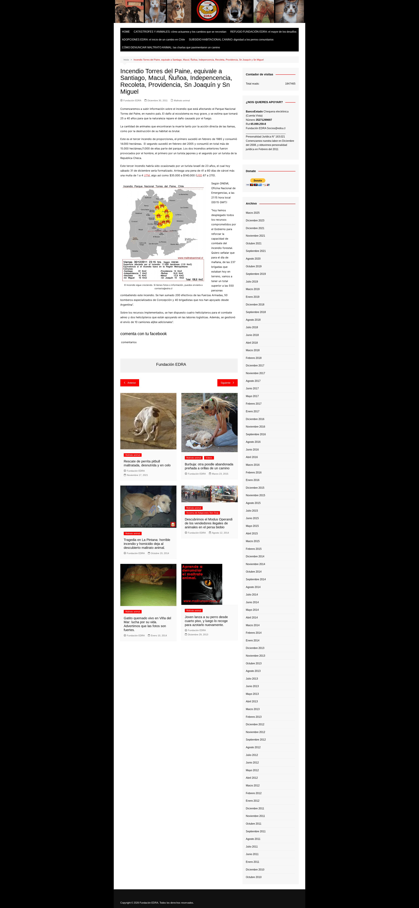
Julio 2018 (252, 327)
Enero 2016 (252, 480)
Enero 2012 (252, 800)
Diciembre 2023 (255, 220)
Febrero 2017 (254, 403)
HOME (126, 31)
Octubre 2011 (253, 823)
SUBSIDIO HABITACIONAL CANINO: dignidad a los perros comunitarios (231, 39)
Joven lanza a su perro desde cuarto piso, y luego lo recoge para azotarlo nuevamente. (206, 621)
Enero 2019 (252, 296)
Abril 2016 (252, 457)
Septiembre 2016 (256, 434)
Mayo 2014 (252, 609)
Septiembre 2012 (256, 739)
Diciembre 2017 (255, 365)
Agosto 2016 (253, 441)
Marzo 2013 (253, 709)
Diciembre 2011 (255, 808)
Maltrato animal (182, 100)
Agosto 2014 (253, 587)
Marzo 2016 (253, 464)
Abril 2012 (252, 777)
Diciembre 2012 (255, 724)
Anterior (132, 382)
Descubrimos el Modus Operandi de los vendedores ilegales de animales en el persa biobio (208, 523)
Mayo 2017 (252, 396)
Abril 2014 (252, 617)
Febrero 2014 (254, 632)
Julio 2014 (252, 594)
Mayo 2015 (252, 526)
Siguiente (225, 382)
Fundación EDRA (132, 100)
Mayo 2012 (252, 770)
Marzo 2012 (253, 785)
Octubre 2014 (254, 571)
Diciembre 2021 (255, 228)
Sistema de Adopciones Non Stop (202, 513)
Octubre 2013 (254, 663)
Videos (209, 458)
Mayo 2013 (252, 694)
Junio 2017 (252, 388)
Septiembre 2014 (256, 579)
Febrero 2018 (254, 358)
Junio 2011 (252, 854)
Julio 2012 (252, 755)
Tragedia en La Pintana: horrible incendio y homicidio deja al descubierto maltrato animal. (147, 543)
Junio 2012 (252, 762)
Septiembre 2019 (256, 274)
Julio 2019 (252, 281)
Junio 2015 (252, 518)
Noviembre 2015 (255, 495)
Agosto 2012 (253, 747)
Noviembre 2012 (255, 732)
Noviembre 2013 (255, 655)
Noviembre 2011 (255, 816)
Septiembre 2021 (256, 251)
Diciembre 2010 (255, 869)
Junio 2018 (252, 335)
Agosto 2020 (253, 258)
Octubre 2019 (254, 266)
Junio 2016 (252, 449)
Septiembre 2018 (256, 312)
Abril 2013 (252, 701)
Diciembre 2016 (255, 419)
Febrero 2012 (254, 793)
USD (199, 175)
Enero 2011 (252, 861)
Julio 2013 (252, 678)
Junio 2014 (252, 602)
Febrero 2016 (254, 472)
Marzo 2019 (253, 289)
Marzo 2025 (253, 212)
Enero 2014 (252, 640)
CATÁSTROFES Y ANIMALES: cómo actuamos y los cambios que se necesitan (180, 31)
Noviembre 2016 (255, 426)
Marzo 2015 (253, 541)
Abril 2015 (252, 533)
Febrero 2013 (254, 716)
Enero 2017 (252, 411)
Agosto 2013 (253, 671)
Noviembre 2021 (255, 235)
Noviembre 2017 (255, 373)
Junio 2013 (252, 686)
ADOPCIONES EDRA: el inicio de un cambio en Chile (153, 39)
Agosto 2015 (253, 503)
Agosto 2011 (253, 839)
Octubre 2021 (254, 243)
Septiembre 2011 (256, 831)
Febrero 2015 (254, 548)
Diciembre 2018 (255, 304)
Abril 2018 (252, 342)
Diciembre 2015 (255, 487)
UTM (147, 175)
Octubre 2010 (254, 877)
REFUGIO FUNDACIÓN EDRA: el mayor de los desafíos (263, 31)
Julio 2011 (252, 846)
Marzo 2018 (253, 350)
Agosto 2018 (253, 319)
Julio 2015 (252, 510)
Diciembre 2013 (255, 648)
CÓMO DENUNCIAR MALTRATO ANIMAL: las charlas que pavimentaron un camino (171, 47)
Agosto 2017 (253, 381)
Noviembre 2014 (255, 564)
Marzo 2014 (253, 625)
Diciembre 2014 (255, 556)
